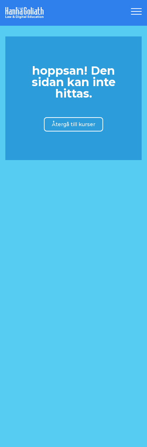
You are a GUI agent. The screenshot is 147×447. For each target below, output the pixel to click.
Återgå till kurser (73, 124)
